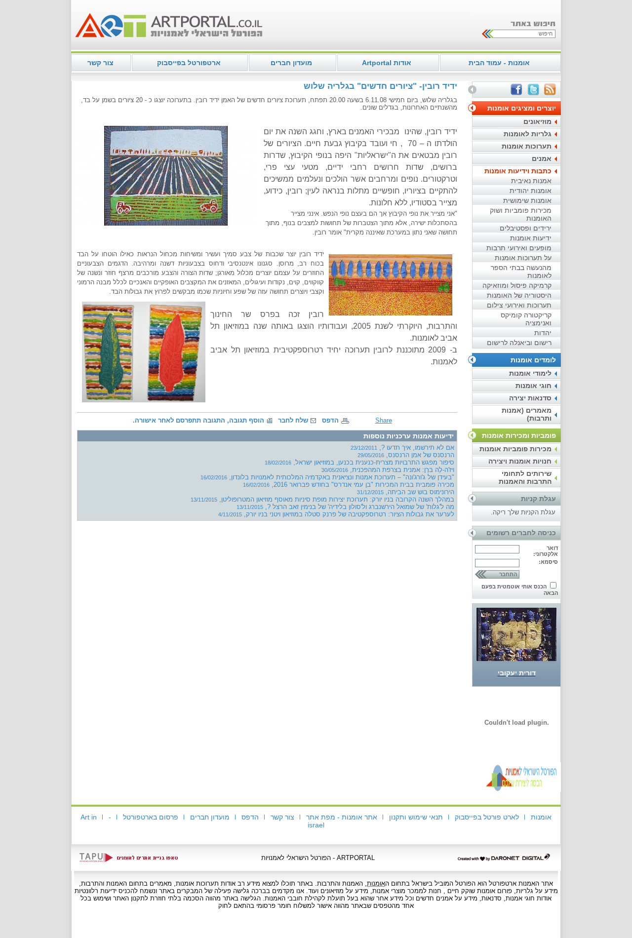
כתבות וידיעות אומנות (518, 171)
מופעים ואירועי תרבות (519, 248)
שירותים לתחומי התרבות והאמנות (525, 477)
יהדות (543, 333)
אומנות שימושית (527, 200)
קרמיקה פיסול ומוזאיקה (517, 285)
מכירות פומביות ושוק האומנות (521, 214)
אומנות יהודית (531, 191)
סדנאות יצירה (530, 398)
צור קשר (100, 63)
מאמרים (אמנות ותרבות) (527, 414)
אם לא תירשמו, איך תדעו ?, (402, 447)
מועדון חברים (291, 63)
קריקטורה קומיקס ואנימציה (526, 319)
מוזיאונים (537, 121)
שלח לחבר (293, 420)
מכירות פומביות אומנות (515, 449)
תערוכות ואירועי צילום (519, 305)
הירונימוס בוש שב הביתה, (405, 492)
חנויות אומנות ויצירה (520, 461)
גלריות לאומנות (528, 134)
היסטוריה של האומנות (519, 295)
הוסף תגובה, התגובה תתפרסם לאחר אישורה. (198, 420)
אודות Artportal (386, 63)
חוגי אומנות (533, 386)
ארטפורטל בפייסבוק (189, 63)
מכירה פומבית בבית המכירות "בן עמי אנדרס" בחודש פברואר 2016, (348, 484)
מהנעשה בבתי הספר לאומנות (521, 271)
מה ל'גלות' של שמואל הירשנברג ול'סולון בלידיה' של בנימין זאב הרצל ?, (345, 506)
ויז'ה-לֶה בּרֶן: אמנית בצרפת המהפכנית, (387, 469)
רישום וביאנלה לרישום (519, 343)
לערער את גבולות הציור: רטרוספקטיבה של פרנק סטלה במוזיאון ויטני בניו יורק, (336, 514)
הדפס (330, 420)
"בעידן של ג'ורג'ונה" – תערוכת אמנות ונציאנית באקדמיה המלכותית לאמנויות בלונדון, (327, 477)
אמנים (542, 158)
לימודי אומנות (530, 373)
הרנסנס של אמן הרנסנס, (405, 455)
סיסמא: (548, 562)
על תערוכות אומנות (523, 258)
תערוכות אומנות (527, 146)
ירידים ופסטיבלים (526, 228)
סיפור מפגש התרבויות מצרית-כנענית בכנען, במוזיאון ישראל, (359, 462)
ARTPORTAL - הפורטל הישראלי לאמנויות (318, 857)
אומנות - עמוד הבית (499, 63)
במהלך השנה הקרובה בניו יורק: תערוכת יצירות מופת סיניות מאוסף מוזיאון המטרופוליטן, (322, 499)
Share (383, 420)
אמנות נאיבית (531, 181)
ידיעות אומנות (531, 238)
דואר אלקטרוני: (545, 551)
